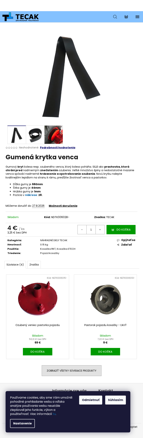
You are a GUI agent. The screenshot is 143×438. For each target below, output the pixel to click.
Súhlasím (115, 400)
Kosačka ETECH (66, 249)
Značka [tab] (34, 264)
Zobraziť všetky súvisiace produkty (71, 371)
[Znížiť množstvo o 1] (82, 229)
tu (54, 414)
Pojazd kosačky (49, 253)
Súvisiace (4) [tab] (15, 264)
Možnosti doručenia (63, 206)
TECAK (110, 217)
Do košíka (124, 229)
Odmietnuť (90, 400)
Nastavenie (22, 423)
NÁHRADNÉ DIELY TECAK (53, 240)
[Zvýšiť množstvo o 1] (100, 229)
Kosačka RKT (48, 249)
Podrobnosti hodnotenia (57, 147)
